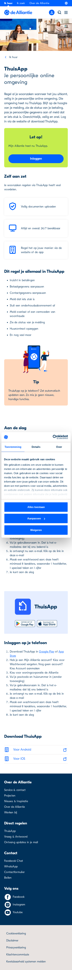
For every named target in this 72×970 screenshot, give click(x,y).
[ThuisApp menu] (52, 12)
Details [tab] (36, 446)
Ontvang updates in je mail (21, 842)
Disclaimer (12, 940)
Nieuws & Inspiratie (16, 801)
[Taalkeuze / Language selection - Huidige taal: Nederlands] (66, 3)
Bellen (8, 877)
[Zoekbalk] (59, 12)
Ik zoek (21, 3)
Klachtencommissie (17, 954)
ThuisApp (10, 831)
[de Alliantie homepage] (18, 12)
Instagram (19, 904)
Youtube (18, 912)
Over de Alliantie (39, 3)
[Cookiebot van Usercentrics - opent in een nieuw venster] (52, 437)
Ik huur (8, 3)
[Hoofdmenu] (66, 12)
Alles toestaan (36, 506)
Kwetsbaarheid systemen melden (26, 961)
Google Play (46, 651)
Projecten (9, 795)
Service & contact (15, 790)
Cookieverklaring (16, 933)
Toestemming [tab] (13, 446)
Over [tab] (59, 446)
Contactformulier (14, 872)
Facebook (18, 896)
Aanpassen (34, 518)
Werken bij (10, 812)
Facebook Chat (13, 860)
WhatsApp (11, 866)
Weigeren (36, 529)
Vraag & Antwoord (15, 836)
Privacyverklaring (16, 947)
